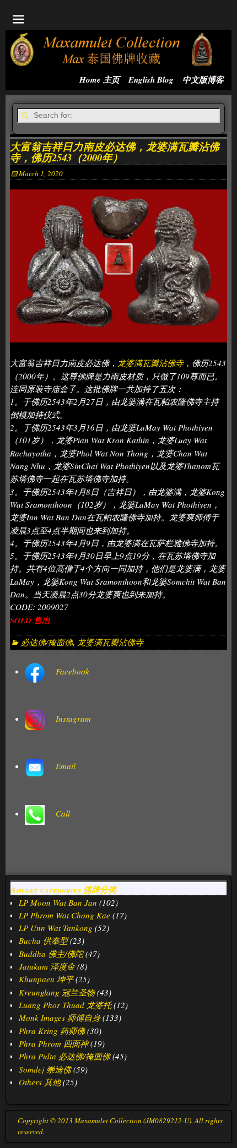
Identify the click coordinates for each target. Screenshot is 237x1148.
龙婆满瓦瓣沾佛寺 (150, 362)
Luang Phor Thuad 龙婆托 (65, 1004)
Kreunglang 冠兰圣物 (57, 992)
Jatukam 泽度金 (47, 966)
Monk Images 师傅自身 (59, 1017)
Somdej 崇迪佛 (45, 1069)
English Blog (151, 79)
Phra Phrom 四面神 (53, 1043)
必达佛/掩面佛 (47, 642)
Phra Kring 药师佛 (52, 1030)
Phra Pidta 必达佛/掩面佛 (64, 1056)
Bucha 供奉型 (43, 940)
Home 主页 (99, 79)
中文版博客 (203, 79)
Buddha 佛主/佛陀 (51, 953)
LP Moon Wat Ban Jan (58, 902)
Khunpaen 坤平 (46, 978)
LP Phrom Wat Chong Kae (64, 915)
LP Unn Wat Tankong (56, 927)
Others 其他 (40, 1081)
